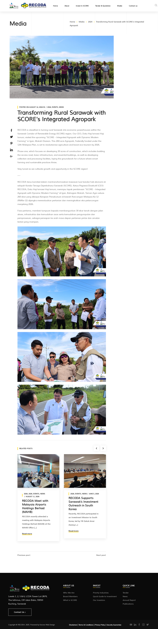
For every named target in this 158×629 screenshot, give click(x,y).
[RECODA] (27, 5)
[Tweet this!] (11, 137)
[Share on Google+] (11, 156)
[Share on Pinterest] (11, 143)
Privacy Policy (100, 625)
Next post (101, 555)
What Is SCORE (70, 600)
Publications (128, 604)
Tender (126, 593)
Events (55, 107)
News (61, 107)
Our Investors (99, 600)
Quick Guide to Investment (105, 596)
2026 (26, 494)
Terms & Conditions (86, 625)
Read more (27, 533)
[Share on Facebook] (11, 130)
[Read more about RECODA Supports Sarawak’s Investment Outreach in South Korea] (85, 471)
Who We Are (68, 593)
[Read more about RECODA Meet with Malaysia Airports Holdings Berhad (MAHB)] (38, 471)
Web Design (50, 625)
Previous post (23, 555)
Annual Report (129, 600)
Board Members (70, 596)
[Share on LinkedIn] (11, 150)
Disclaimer (73, 625)
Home (72, 22)
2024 (90, 22)
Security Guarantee (114, 625)
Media (81, 22)
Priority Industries (101, 593)
